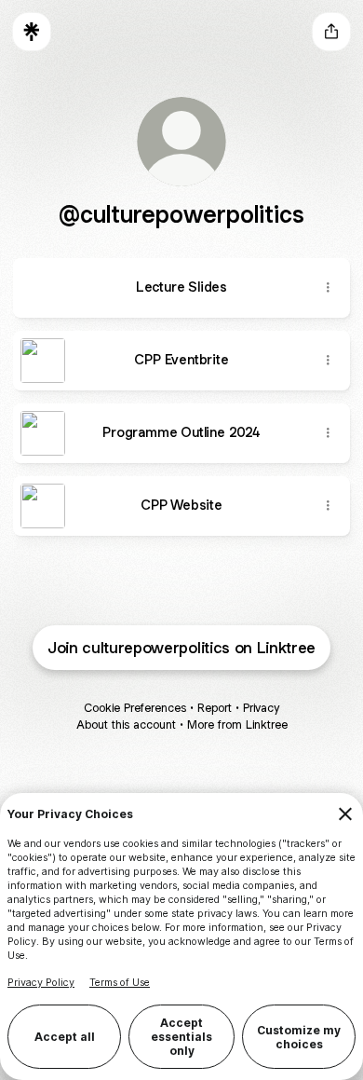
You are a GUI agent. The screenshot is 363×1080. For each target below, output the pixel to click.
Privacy (261, 708)
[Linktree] (31, 31)
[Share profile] (331, 31)
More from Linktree (237, 724)
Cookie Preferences (135, 708)
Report (214, 708)
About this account (126, 724)
